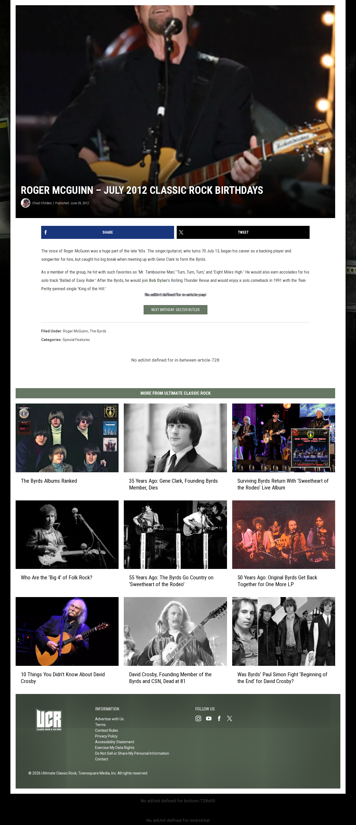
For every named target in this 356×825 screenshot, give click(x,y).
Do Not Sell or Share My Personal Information (132, 753)
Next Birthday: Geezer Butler (175, 310)
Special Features (76, 340)
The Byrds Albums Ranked (49, 481)
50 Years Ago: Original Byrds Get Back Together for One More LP (277, 580)
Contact (101, 759)
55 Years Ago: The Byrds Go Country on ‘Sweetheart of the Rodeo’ (171, 580)
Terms (100, 725)
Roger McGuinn (75, 331)
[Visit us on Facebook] (221, 718)
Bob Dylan (158, 280)
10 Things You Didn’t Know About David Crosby (63, 677)
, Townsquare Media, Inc (96, 773)
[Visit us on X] (231, 718)
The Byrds (98, 331)
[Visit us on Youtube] (211, 718)
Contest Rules (106, 730)
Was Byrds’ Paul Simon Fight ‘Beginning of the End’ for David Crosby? (282, 677)
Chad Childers (42, 203)
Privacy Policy (106, 736)
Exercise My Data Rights (114, 748)
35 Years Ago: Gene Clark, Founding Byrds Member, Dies (173, 484)
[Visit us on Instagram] (200, 718)
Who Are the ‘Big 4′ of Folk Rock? (56, 577)
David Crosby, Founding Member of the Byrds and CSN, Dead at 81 (170, 677)
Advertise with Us (109, 719)
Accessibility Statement (114, 742)
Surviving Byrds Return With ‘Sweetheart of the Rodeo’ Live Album (283, 484)
